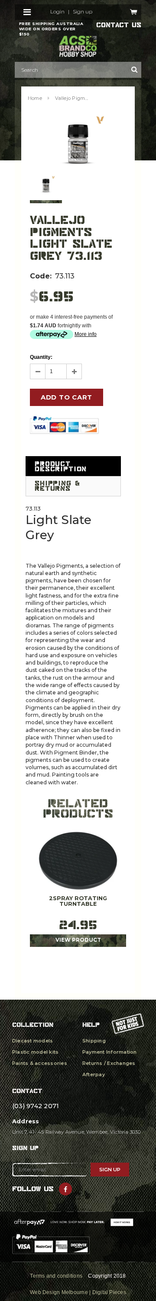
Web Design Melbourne (59, 1292)
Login (57, 12)
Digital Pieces (109, 1292)
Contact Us (118, 25)
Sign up (82, 12)
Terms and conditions (56, 1276)
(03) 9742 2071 (35, 1106)
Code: (41, 276)
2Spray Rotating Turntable (78, 901)
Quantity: (41, 357)
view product (78, 940)
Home (35, 98)
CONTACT (27, 1090)
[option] (78, 142)
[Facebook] (65, 1189)
